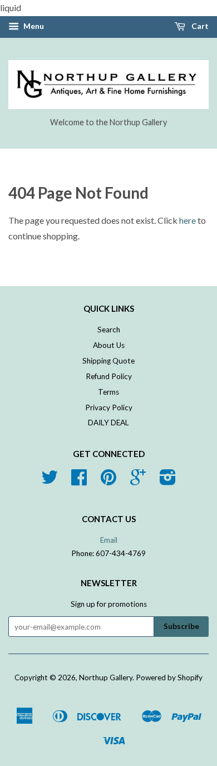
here (187, 220)
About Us (109, 345)
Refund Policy (109, 376)
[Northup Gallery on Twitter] (49, 481)
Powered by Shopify (169, 677)
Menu (33, 26)
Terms (108, 391)
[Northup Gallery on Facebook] (79, 481)
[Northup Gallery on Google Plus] (138, 481)
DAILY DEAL (108, 422)
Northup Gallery (105, 677)
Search (108, 329)
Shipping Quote (108, 360)
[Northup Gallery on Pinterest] (108, 481)
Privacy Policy (108, 407)
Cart (199, 26)
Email (108, 540)
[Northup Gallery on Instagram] (167, 481)
